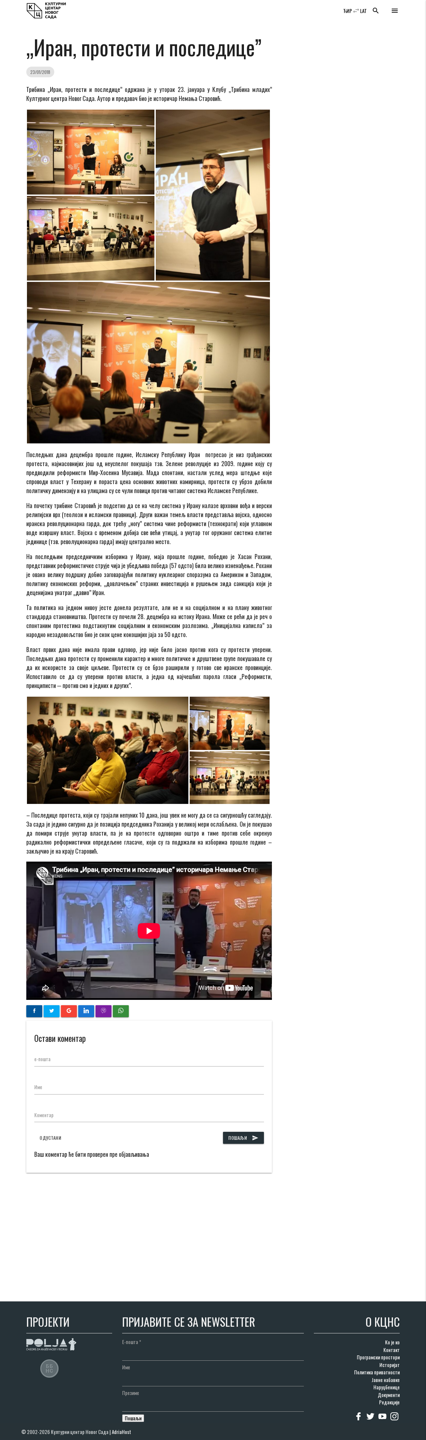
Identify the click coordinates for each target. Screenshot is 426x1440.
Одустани (50, 1137)
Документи (389, 1394)
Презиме (130, 1392)
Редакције (389, 1402)
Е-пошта (131, 1341)
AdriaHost (121, 1431)
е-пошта (42, 1059)
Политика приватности (377, 1372)
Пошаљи (243, 1137)
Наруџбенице (386, 1387)
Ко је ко (392, 1342)
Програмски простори (378, 1357)
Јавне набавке (385, 1379)
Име (38, 1086)
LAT (363, 10)
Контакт (391, 1349)
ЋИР (347, 10)
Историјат (389, 1364)
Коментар (44, 1114)
